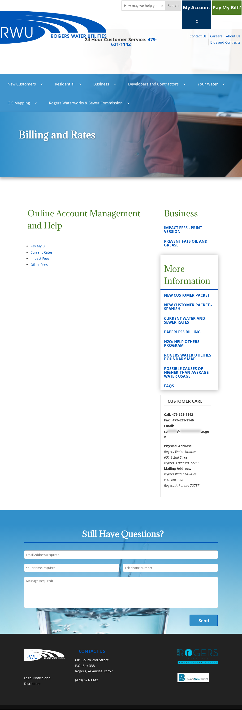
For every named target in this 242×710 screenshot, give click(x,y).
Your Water (208, 84)
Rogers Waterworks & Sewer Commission (86, 103)
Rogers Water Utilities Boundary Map (187, 357)
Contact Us (198, 36)
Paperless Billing (182, 332)
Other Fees (39, 264)
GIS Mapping (19, 103)
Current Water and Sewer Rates (184, 320)
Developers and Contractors (153, 84)
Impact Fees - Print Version (183, 229)
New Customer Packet (187, 295)
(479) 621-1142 (86, 680)
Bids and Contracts (225, 42)
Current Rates (41, 252)
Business (101, 84)
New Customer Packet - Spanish (188, 306)
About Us (233, 36)
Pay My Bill (225, 7)
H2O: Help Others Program (181, 343)
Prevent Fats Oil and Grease (185, 243)
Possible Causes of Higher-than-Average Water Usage (186, 372)
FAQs (169, 385)
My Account (196, 7)
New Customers (22, 84)
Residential (64, 84)
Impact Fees (39, 258)
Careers (216, 36)
